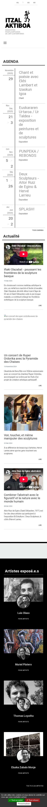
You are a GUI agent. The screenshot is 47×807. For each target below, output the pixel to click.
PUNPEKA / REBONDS (29, 153)
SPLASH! (26, 209)
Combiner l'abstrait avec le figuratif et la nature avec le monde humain (22, 498)
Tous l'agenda (37, 230)
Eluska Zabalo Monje (23, 767)
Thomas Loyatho (23, 715)
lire (40, 306)
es (28, 2)
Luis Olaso (23, 613)
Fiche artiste (23, 619)
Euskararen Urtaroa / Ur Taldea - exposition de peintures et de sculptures (29, 122)
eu (18, 2)
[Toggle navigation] (5, 43)
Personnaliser (24, 804)
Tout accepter (17, 800)
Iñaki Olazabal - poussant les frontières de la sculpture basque (22, 273)
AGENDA (10, 61)
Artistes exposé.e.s (22, 571)
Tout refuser (33, 800)
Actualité (11, 236)
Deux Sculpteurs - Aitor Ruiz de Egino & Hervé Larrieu (29, 184)
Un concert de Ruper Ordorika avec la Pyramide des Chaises (21, 358)
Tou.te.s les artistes (34, 786)
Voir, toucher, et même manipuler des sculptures (20, 436)
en (34, 2)
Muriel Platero (23, 664)
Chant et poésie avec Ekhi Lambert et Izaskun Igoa (28, 83)
